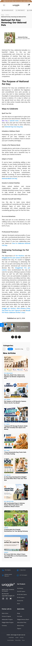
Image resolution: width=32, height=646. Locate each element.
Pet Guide (19, 616)
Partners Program (6, 616)
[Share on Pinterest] (19, 337)
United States (11, 637)
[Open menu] (4, 5)
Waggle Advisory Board (23, 619)
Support (19, 628)
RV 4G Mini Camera (22, 594)
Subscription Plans (21, 622)
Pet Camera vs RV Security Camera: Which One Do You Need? (15, 402)
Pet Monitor (20, 588)
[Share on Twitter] (16, 337)
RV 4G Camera (20, 597)
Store (18, 603)
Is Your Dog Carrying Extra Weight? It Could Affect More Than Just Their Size (15, 478)
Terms (23, 640)
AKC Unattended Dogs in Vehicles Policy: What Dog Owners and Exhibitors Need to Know (14, 504)
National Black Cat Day (9, 178)
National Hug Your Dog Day (14, 127)
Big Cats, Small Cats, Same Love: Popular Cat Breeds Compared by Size (14, 376)
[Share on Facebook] (12, 337)
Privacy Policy (18, 640)
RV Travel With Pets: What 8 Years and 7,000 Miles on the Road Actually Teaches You (15, 555)
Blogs (2, 14)
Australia (21, 637)
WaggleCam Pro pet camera (11, 258)
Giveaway (4, 625)
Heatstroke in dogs (19, 349)
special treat (13, 121)
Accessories (20, 600)
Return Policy (20, 625)
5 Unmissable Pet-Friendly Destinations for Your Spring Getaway (16, 530)
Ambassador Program (7, 619)
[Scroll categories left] (4, 349)
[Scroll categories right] (28, 349)
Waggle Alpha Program (7, 622)
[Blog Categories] (2, 325)
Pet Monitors (19, 256)
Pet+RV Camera (21, 591)
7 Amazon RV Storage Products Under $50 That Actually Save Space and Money (16, 427)
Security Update (10, 640)
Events (7, 14)
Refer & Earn (5, 613)
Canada (16, 637)
